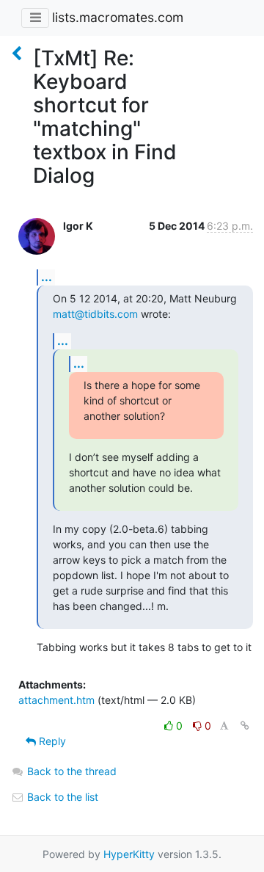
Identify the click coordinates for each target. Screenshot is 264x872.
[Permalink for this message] (245, 725)
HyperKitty (129, 854)
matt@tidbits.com (95, 314)
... (46, 276)
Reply (51, 741)
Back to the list (61, 797)
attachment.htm (56, 700)
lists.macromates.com (117, 17)
